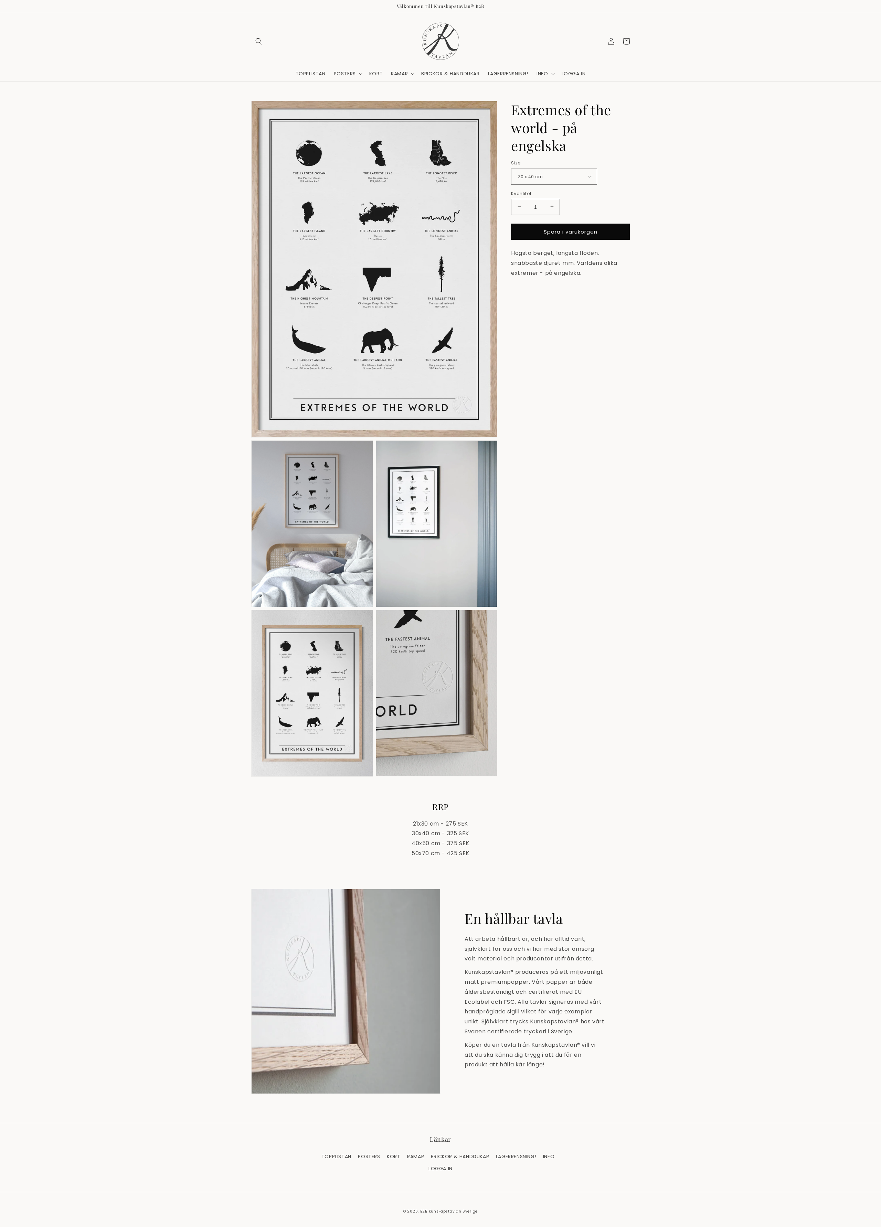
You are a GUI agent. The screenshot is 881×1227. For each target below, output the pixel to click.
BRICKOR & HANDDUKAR (460, 1156)
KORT (393, 1156)
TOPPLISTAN (336, 1156)
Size (516, 163)
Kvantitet (521, 193)
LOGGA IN (440, 1168)
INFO (548, 1156)
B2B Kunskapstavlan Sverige (449, 1211)
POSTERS (369, 1156)
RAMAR (415, 1156)
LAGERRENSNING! (516, 1156)
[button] (258, 41)
